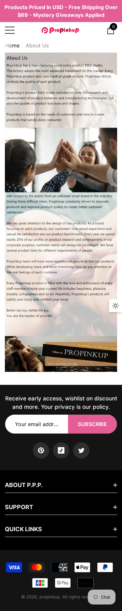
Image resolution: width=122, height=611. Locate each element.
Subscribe (92, 424)
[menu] (10, 30)
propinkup (49, 596)
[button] (110, 30)
